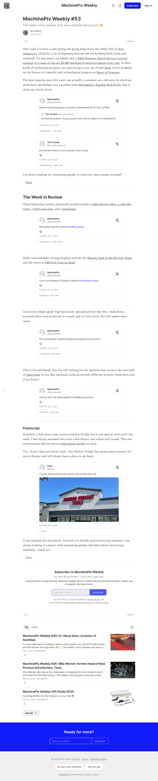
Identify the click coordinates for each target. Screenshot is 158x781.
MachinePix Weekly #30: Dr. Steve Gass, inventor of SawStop (59, 638)
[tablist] (31, 627)
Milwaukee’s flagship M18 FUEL (100, 85)
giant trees (33, 375)
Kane (29, 182)
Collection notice (98, 759)
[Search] (113, 5)
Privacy (76, 759)
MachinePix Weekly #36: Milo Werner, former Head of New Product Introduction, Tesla (64, 665)
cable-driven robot (104, 204)
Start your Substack (70, 766)
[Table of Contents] (3, 390)
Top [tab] (26, 627)
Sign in (148, 5)
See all (29, 712)
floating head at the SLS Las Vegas (109, 258)
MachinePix (35, 31)
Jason (107, 68)
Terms (85, 759)
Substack (63, 774)
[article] (79, 645)
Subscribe (132, 5)
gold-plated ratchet (72, 444)
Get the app (94, 766)
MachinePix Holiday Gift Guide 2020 (48, 691)
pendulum (69, 209)
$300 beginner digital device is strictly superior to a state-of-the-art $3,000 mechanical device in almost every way (75, 60)
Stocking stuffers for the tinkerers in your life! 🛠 (48, 695)
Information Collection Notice (78, 602)
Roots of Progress (108, 72)
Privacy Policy (102, 602)
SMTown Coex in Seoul (60, 262)
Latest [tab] (34, 627)
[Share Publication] (120, 5)
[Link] (18, 197)
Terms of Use (94, 599)
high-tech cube (43, 209)
